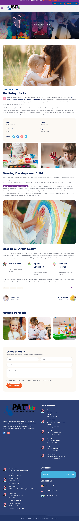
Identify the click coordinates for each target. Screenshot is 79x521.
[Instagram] (8, 433)
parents (13, 288)
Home (30, 25)
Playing (17, 89)
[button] (58, 3)
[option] (14, 329)
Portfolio (36, 25)
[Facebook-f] (4, 433)
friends (6, 288)
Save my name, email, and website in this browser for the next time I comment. (30, 380)
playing (20, 288)
